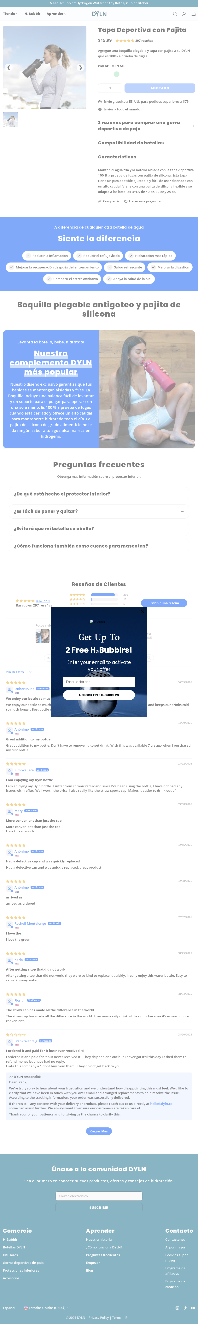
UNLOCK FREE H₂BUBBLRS (99, 695)
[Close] (142, 611)
